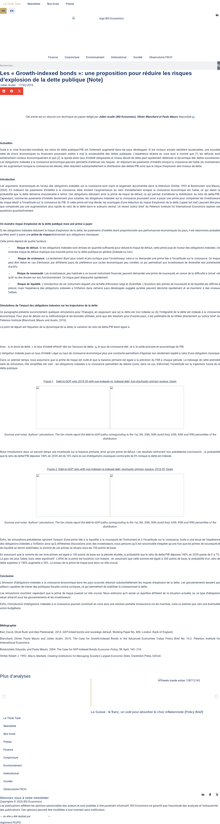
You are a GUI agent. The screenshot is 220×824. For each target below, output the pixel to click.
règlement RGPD (10, 822)
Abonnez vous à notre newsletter (24, 798)
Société (137, 57)
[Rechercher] (218, 65)
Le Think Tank (12, 3)
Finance (53, 57)
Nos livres (53, 3)
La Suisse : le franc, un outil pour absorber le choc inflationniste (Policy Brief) (147, 712)
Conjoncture (72, 57)
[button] (4, 91)
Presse (70, 3)
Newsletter (34, 3)
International (118, 57)
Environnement (95, 57)
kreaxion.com (39, 816)
